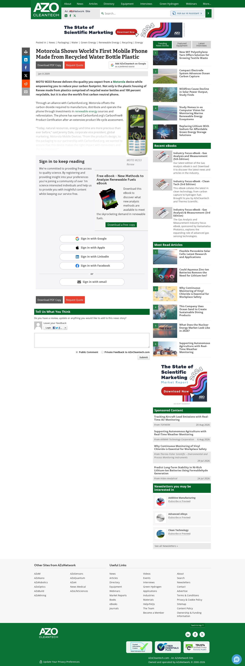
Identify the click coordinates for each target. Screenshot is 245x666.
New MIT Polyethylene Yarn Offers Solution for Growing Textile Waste (194, 55)
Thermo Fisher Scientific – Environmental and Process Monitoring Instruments (181, 455)
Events (146, 578)
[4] (165, 112)
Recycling (127, 42)
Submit (144, 357)
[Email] (26, 92)
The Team (148, 608)
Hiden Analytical (168, 478)
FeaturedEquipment (182, 44)
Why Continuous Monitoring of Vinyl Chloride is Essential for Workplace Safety (194, 292)
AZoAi (73, 582)
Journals (114, 608)
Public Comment (88, 352)
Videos (146, 573)
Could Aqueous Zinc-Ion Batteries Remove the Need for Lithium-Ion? (194, 272)
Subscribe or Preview (179, 501)
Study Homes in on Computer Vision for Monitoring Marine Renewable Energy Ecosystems (192, 113)
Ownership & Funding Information (189, 614)
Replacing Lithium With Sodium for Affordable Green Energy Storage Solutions (194, 130)
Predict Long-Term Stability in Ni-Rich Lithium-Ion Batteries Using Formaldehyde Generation (181, 470)
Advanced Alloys (177, 514)
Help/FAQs (149, 604)
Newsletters (183, 582)
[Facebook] (26, 68)
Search (181, 578)
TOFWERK (165, 424)
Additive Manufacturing (182, 497)
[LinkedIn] (26, 60)
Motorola (119, 82)
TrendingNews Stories (162, 44)
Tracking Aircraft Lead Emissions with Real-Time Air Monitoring (181, 418)
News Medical (78, 586)
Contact (181, 586)
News (52, 42)
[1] (165, 57)
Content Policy (185, 608)
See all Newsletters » (166, 546)
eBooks (113, 604)
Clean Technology (178, 530)
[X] (26, 76)
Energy (139, 42)
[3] (165, 94)
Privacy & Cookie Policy (189, 599)
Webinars (115, 591)
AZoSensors (76, 573)
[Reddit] (26, 84)
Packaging (63, 42)
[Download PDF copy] (26, 52)
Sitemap (181, 604)
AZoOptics (40, 586)
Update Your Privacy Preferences (61, 661)
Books (113, 599)
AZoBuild (39, 591)
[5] (165, 131)
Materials (148, 599)
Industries (148, 595)
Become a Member (153, 612)
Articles (114, 578)
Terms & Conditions (188, 595)
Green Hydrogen (152, 586)
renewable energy (86, 111)
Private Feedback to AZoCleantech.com (127, 352)
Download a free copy (121, 225)
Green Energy (88, 42)
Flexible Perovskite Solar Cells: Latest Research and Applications (194, 254)
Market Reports (118, 595)
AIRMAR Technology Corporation (177, 439)
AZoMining (40, 595)
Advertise (182, 591)
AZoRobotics (41, 582)
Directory (115, 582)
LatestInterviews (201, 44)
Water (75, 42)
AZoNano (39, 578)
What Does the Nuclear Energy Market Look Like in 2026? (194, 327)
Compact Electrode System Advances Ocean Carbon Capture (194, 73)
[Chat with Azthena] (237, 659)
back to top (196, 625)
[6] (165, 348)
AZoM (37, 573)
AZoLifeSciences (79, 591)
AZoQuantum (77, 578)
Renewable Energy (109, 42)
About (180, 573)
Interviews (149, 582)
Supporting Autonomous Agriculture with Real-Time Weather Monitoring (194, 347)
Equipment (116, 586)
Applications (150, 591)
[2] (165, 75)
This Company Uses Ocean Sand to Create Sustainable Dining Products (193, 310)
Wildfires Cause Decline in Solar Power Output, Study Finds (194, 91)
